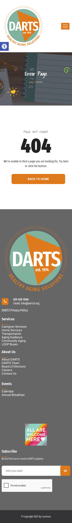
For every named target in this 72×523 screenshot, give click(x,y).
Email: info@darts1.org (26, 303)
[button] (4, 46)
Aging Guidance (12, 337)
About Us (9, 352)
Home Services (12, 330)
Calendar (8, 391)
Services (8, 319)
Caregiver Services (14, 326)
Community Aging (14, 341)
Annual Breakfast (13, 395)
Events (7, 383)
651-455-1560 (21, 299)
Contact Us (9, 373)
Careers (7, 370)
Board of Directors (14, 366)
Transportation (11, 333)
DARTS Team (10, 363)
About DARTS (11, 359)
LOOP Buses (10, 344)
